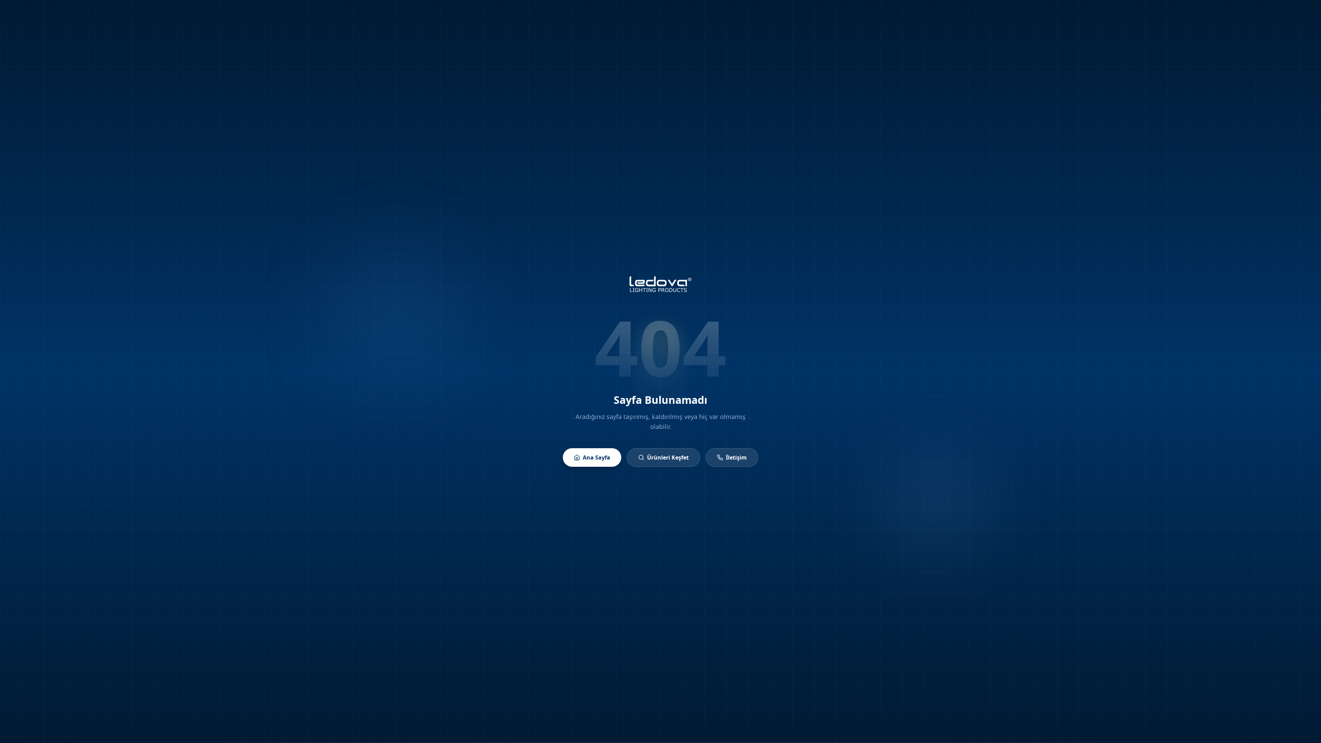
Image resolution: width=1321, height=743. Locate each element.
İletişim (736, 457)
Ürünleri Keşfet (668, 457)
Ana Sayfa (596, 457)
